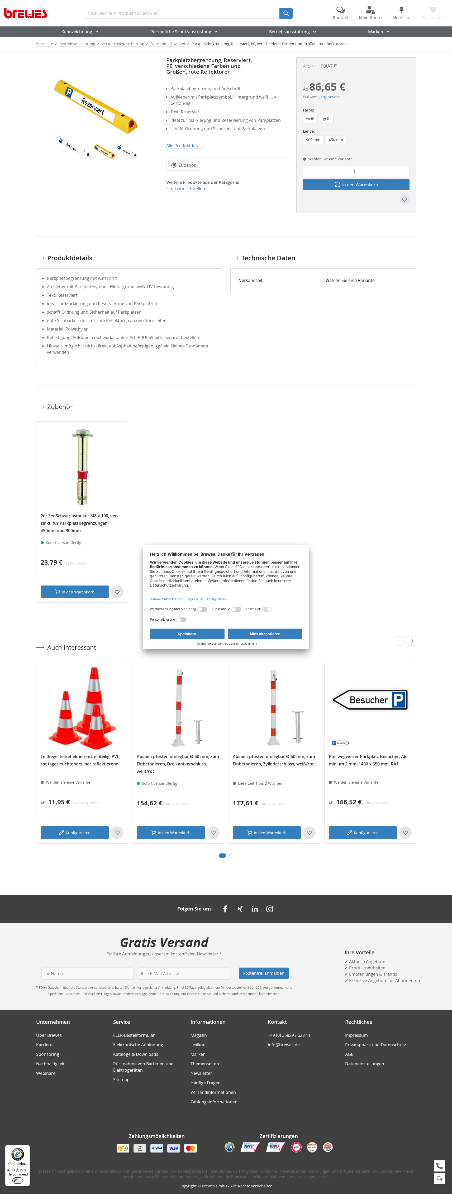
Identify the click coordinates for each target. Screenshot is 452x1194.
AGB (349, 1054)
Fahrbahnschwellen (167, 43)
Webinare (45, 1073)
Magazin (199, 1035)
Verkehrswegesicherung (123, 43)
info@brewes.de (284, 1045)
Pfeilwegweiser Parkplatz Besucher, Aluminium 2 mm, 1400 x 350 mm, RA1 (369, 760)
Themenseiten (205, 1064)
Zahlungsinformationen (214, 1102)
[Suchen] (286, 13)
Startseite (44, 43)
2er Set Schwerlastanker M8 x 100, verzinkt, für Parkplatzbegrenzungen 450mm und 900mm (79, 523)
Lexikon (198, 1045)
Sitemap (121, 1080)
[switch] (17, 1180)
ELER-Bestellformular (134, 1035)
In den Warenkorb (78, 591)
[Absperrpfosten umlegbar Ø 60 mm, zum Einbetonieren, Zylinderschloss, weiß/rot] (274, 708)
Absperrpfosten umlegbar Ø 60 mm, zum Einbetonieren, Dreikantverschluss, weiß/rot (178, 764)
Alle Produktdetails (185, 145)
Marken (375, 32)
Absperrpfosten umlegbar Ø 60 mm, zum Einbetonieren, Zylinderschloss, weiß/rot (274, 760)
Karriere (44, 1045)
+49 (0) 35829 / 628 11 (289, 1035)
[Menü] (26, 1148)
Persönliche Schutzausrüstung (180, 32)
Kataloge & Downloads (135, 1054)
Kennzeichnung (76, 32)
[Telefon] (439, 1166)
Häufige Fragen (206, 1083)
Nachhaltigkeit (50, 1064)
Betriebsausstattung (289, 32)
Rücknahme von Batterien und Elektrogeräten (143, 1067)
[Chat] (439, 1178)
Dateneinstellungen (364, 1064)
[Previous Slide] (400, 641)
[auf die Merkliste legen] (404, 199)
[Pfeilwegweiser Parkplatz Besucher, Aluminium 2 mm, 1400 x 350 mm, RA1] (370, 708)
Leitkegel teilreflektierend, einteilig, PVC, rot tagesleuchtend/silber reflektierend (81, 760)
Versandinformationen (213, 1092)
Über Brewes (49, 1035)
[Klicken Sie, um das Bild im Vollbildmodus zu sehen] (96, 117)
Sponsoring (47, 1054)
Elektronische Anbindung (138, 1045)
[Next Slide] (411, 641)
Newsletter (201, 1073)
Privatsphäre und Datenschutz (375, 1045)
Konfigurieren (78, 832)
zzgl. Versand (330, 97)
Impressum (356, 1035)
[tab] (222, 855)
